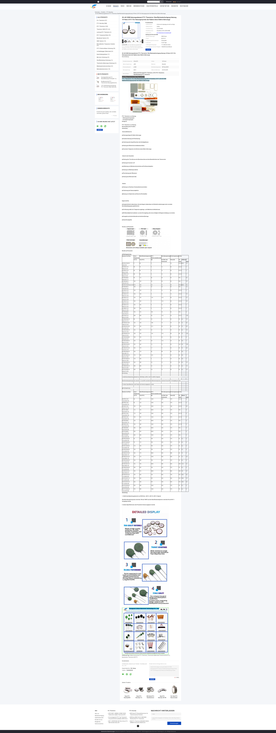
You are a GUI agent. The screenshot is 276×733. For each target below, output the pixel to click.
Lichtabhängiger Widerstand (104, 51)
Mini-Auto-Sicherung (102, 57)
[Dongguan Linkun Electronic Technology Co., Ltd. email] (98, 126)
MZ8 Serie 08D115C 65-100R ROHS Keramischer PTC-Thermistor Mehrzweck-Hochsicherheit (138, 718)
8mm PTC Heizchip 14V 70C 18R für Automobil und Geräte (162, 697)
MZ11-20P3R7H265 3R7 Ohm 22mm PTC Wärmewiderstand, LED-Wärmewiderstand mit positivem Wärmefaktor (118, 722)
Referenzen (169, 1)
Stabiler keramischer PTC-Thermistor (138, 655)
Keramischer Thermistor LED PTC (130, 657)
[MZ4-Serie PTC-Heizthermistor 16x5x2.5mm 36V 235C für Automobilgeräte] (150, 690)
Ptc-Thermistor (101, 20)
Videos (122, 6)
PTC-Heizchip (109, 12)
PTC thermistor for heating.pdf (164, 32)
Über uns (128, 6)
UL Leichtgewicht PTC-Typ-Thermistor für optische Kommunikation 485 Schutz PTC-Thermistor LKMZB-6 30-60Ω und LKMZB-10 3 (118, 718)
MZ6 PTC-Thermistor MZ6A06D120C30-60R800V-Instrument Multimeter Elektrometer (139, 722)
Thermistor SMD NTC (102, 29)
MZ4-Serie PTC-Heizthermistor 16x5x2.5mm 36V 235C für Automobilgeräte (150, 697)
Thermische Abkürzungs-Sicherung (105, 63)
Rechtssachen (184, 6)
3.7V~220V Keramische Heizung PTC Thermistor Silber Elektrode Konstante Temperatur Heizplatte (109, 87)
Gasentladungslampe (102, 54)
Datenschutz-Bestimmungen (108, 731)
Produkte (116, 6)
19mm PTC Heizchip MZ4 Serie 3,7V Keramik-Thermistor (127, 697)
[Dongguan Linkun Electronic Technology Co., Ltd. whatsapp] (102, 126)
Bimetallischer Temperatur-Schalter (106, 44)
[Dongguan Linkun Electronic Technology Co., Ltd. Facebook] (98, 2)
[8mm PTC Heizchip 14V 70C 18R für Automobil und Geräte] (162, 690)
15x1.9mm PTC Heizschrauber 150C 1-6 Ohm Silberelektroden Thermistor (174, 697)
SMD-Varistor (100, 41)
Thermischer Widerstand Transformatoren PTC (159, 655)
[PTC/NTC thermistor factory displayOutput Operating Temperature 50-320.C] (130, 30)
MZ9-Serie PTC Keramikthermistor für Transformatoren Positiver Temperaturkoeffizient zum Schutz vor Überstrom (139, 714)
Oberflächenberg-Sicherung (103, 60)
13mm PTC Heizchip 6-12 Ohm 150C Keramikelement (139, 697)
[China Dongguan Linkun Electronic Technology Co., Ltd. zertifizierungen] (101, 99)
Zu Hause (108, 6)
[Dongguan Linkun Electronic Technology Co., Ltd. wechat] (106, 126)
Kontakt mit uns (164, 6)
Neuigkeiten (174, 6)
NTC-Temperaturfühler (102, 35)
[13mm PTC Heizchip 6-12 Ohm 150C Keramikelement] (139, 690)
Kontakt (148, 49)
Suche (161, 1)
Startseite (97, 12)
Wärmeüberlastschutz (102, 69)
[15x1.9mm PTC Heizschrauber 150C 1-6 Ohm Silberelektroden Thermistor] (174, 690)
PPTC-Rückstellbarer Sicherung (105, 48)
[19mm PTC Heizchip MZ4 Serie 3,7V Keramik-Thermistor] (127, 690)
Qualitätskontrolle (152, 6)
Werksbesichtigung (138, 6)
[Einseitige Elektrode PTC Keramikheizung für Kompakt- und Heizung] (98, 78)
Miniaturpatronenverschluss (104, 66)
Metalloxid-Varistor (101, 38)
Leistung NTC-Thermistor (103, 32)
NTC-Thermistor (101, 26)
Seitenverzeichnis (99, 723)
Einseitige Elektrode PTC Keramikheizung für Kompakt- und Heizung (109, 79)
